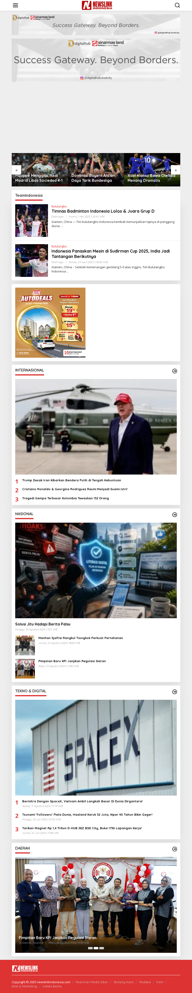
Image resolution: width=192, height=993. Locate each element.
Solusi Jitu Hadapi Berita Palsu (42, 624)
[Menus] (15, 5)
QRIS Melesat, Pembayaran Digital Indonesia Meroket (80, 937)
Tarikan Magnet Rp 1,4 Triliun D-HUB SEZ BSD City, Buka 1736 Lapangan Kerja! (82, 828)
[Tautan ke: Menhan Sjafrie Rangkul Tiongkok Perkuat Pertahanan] (25, 645)
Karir (159, 982)
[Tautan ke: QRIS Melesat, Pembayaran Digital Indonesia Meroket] (108, 905)
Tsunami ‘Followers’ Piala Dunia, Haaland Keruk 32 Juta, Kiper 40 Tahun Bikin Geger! (87, 814)
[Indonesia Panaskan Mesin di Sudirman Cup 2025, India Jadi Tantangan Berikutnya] (67, 271)
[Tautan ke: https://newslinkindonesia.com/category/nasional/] (174, 515)
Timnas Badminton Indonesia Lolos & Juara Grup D (103, 211)
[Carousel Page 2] (96, 948)
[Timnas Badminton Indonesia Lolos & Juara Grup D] (62, 226)
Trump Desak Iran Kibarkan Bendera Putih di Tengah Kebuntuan (71, 480)
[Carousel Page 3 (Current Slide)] (101, 948)
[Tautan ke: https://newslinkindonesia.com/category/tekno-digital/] (174, 692)
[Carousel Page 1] (90, 948)
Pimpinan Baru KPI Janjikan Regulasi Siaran (72, 661)
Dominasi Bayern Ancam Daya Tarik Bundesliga (37, 178)
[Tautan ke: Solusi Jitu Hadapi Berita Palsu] (96, 570)
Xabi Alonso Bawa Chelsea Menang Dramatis (95, 178)
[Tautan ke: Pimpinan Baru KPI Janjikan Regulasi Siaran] (25, 668)
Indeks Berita (52, 986)
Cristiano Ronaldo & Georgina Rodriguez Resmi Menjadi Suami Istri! (74, 489)
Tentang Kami (124, 982)
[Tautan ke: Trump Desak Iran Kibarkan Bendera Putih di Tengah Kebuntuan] (96, 427)
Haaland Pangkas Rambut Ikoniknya (151, 178)
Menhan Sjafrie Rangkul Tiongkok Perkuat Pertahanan (80, 638)
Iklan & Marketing (24, 986)
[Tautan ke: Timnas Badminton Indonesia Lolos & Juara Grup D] (31, 220)
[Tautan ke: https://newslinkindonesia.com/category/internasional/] (174, 371)
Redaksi (145, 982)
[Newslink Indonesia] (97, 5)
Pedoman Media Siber (92, 982)
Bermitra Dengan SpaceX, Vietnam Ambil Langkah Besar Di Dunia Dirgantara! (82, 801)
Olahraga (57, 216)
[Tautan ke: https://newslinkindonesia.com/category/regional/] (174, 849)
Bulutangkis (59, 206)
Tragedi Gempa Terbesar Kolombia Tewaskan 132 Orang (65, 498)
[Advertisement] (96, 118)
